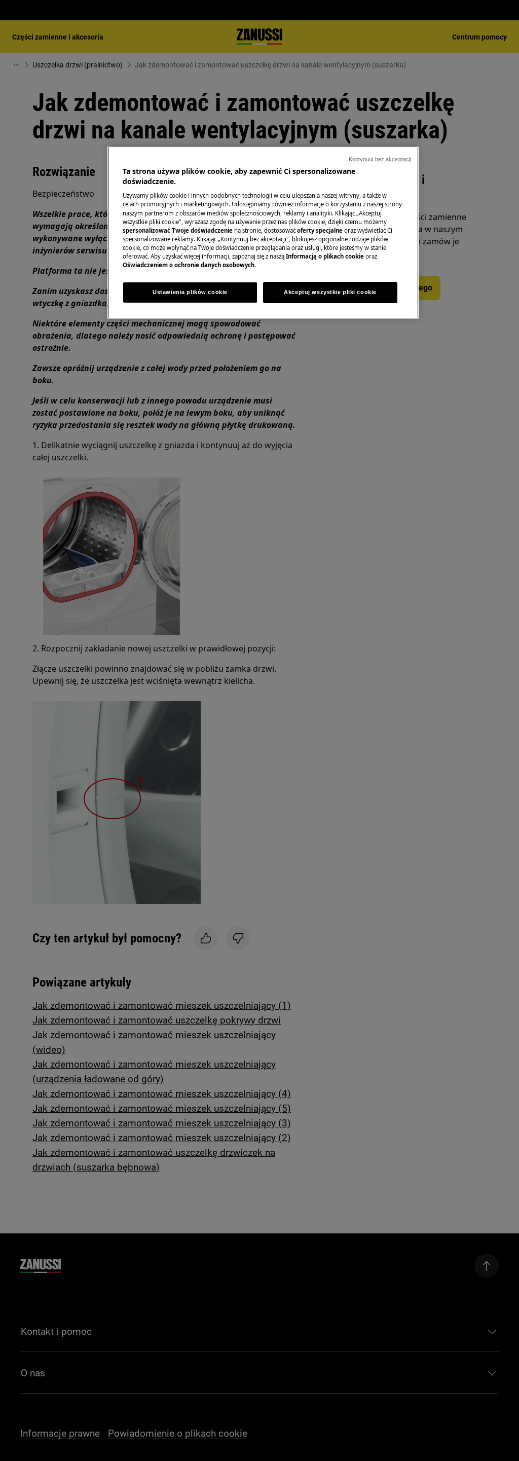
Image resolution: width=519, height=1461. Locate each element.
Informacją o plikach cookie (325, 256)
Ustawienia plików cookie (190, 292)
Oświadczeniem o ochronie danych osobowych (188, 265)
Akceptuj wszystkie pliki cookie (330, 292)
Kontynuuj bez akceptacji (380, 159)
